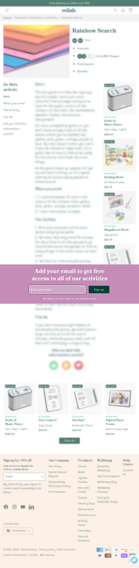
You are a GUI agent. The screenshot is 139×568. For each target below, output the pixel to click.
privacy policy (88, 298)
